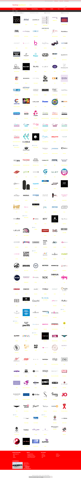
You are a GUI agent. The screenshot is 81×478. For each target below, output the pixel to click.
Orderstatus (58, 455)
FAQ (42, 457)
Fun (59, 8)
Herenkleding (35, 8)
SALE (65, 8)
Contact (43, 453)
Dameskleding (24, 8)
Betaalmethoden (30, 453)
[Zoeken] (49, 5)
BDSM (52, 8)
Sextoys (14, 8)
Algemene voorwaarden (35, 475)
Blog (14, 455)
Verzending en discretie (31, 456)
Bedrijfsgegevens (16, 453)
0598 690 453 (27, 466)
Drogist (44, 8)
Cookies (57, 453)
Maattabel (43, 455)
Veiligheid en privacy (30, 455)
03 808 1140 (27, 467)
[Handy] (26, 185)
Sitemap (57, 456)
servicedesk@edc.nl (27, 468)
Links (14, 456)
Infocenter (43, 456)
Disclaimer (40, 475)
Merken (14, 457)
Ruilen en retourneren (31, 457)
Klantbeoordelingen (46, 475)
